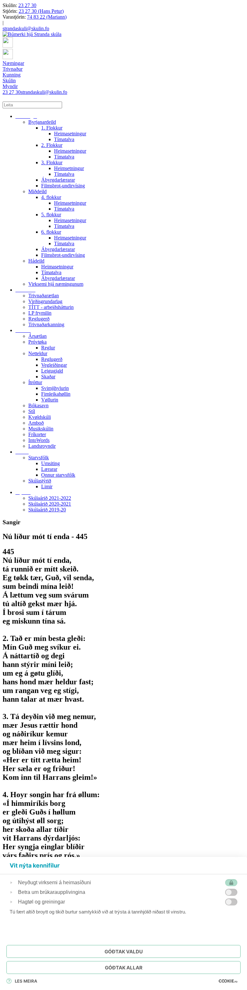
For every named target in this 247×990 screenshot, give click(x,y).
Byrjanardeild (42, 122)
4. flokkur (51, 197)
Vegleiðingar (54, 365)
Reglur (48, 347)
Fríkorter (37, 434)
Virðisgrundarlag (45, 301)
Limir (46, 486)
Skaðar (48, 376)
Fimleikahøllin (55, 394)
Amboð (36, 423)
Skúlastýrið (39, 480)
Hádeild (36, 261)
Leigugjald (52, 371)
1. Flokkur (51, 127)
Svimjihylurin (55, 388)
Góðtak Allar (123, 968)
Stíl (31, 411)
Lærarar (49, 469)
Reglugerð (39, 318)
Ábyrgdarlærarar (58, 180)
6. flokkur (51, 232)
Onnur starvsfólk (58, 475)
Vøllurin (49, 399)
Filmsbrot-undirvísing (63, 185)
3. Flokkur (51, 162)
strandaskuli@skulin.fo (26, 28)
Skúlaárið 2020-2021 (49, 504)
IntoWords (39, 440)
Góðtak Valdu (124, 952)
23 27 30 (27, 5)
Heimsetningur (69, 168)
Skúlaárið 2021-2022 (49, 498)
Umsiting (50, 463)
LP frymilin (39, 313)
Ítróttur (35, 382)
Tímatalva (64, 139)
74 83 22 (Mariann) (47, 17)
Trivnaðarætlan (43, 295)
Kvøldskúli (39, 417)
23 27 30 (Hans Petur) (41, 11)
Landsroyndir (42, 446)
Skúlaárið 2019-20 (47, 509)
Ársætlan (37, 336)
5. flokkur (51, 214)
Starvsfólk (38, 457)
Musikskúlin (40, 428)
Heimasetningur (70, 133)
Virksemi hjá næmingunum (55, 284)
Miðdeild (37, 191)
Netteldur (37, 353)
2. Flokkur (51, 145)
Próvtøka (37, 342)
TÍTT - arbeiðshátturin (51, 307)
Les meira (26, 981)
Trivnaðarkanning (46, 324)
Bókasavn (38, 405)
